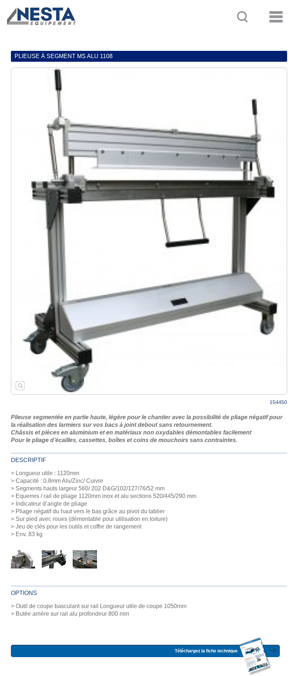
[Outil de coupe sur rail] (85, 559)
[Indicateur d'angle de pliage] (23, 559)
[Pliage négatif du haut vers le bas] (54, 559)
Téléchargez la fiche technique (206, 650)
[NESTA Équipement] (40, 31)
